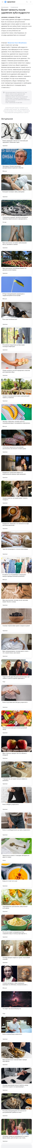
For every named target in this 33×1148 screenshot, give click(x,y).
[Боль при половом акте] (16, 314)
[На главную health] (10, 2)
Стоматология (14, 7)
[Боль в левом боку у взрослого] (16, 1029)
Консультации (4, 7)
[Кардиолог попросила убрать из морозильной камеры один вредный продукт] (16, 467)
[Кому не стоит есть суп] (16, 876)
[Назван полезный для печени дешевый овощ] (16, 722)
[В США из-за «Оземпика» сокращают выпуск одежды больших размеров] (16, 569)
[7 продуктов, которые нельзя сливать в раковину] (16, 773)
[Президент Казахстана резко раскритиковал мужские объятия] (16, 161)
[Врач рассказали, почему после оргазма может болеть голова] (16, 595)
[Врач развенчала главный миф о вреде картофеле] (16, 1054)
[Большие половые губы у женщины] (16, 186)
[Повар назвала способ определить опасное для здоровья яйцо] (16, 365)
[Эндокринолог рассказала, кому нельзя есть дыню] (16, 901)
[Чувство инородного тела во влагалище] (16, 544)
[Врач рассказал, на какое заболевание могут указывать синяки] (16, 237)
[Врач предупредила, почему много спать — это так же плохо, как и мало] (16, 646)
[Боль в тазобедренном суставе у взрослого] (16, 824)
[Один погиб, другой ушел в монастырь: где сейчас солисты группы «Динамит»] (16, 671)
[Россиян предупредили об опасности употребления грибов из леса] (16, 1105)
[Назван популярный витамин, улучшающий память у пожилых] (16, 391)
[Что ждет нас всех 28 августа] (16, 1003)
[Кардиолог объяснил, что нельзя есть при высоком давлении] (16, 518)
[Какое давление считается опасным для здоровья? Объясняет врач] (16, 135)
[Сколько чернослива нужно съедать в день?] (16, 620)
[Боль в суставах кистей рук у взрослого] (16, 697)
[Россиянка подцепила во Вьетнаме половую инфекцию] (16, 339)
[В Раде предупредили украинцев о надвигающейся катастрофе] (16, 288)
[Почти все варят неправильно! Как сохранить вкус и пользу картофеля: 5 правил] (16, 927)
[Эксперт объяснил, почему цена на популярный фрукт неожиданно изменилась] (16, 416)
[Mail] (5, 2)
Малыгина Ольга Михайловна (17, 43)
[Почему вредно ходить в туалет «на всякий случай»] (16, 952)
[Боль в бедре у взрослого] (16, 799)
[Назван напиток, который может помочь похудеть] (16, 493)
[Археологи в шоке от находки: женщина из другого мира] (16, 850)
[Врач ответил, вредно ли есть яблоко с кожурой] (16, 748)
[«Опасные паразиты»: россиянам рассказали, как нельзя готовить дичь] (16, 442)
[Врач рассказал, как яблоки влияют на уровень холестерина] (16, 263)
